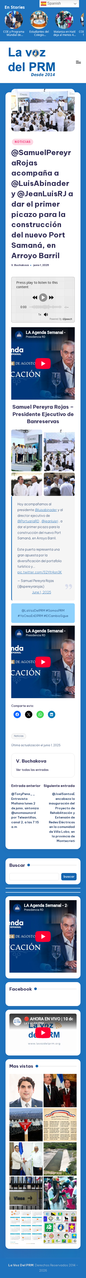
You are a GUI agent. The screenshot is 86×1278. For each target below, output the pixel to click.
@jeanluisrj (50, 521)
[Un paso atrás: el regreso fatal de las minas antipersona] (26, 1125)
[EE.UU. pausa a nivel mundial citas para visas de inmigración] (26, 1193)
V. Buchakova (31, 761)
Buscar (17, 865)
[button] (32, 770)
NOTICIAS (23, 142)
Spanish (53, 3)
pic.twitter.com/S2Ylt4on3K (39, 572)
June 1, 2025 (41, 592)
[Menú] (78, 62)
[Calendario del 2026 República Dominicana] (26, 1227)
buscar (69, 876)
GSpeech (67, 319)
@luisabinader (46, 510)
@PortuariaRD (28, 521)
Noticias (18, 735)
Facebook (20, 989)
